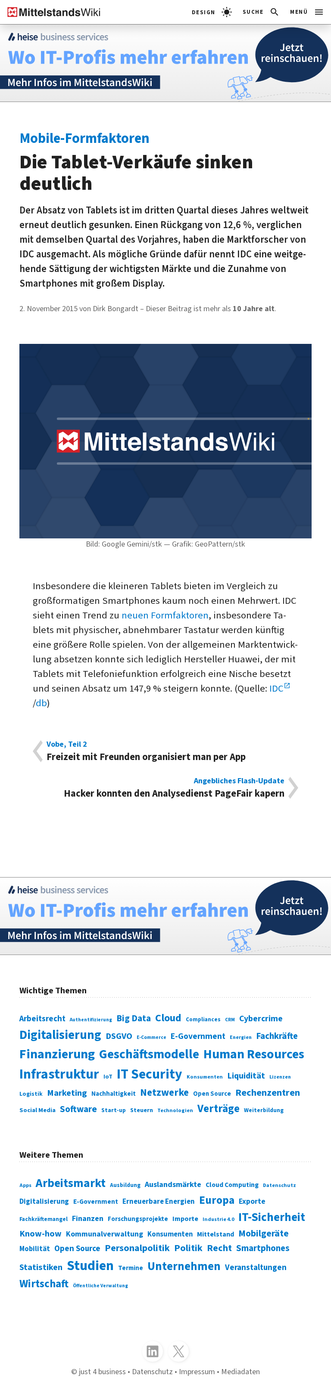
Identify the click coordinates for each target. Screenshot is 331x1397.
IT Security (149, 1074)
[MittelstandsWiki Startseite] (50, 12)
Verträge (218, 1108)
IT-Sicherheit (271, 1217)
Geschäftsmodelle (149, 1054)
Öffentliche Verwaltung (100, 1285)
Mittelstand (215, 1234)
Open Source (212, 1093)
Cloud (168, 1018)
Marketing (67, 1093)
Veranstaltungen (256, 1267)
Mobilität (34, 1249)
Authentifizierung (91, 1019)
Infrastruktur (59, 1074)
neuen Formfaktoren (165, 615)
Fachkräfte (277, 1036)
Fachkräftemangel (43, 1219)
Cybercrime (261, 1019)
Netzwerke (164, 1092)
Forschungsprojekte (138, 1219)
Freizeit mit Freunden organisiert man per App (146, 751)
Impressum (197, 1371)
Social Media (37, 1110)
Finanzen (87, 1218)
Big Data (133, 1018)
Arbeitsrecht (42, 1019)
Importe (185, 1219)
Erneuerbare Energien (158, 1201)
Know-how (40, 1233)
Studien (90, 1266)
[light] (211, 12)
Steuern (141, 1110)
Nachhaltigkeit (113, 1093)
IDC (276, 688)
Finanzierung (57, 1054)
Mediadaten (240, 1371)
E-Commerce (151, 1037)
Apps (25, 1185)
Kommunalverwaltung (104, 1234)
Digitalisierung (60, 1035)
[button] (261, 12)
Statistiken (40, 1267)
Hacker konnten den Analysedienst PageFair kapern (174, 788)
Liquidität (246, 1075)
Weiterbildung (264, 1110)
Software (78, 1109)
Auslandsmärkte (173, 1184)
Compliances (203, 1019)
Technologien (175, 1110)
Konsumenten (205, 1077)
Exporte (252, 1201)
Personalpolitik (137, 1248)
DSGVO (119, 1036)
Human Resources (253, 1054)
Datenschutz (279, 1185)
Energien (241, 1037)
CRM (230, 1019)
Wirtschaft (44, 1284)
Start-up (113, 1110)
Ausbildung (125, 1185)
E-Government (198, 1036)
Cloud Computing (232, 1185)
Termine (130, 1268)
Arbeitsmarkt (71, 1183)
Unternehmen (184, 1266)
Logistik (31, 1094)
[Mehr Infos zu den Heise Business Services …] (165, 63)
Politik (188, 1248)
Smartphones (263, 1248)
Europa (216, 1200)
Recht (219, 1248)
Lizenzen (280, 1077)
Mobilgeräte (263, 1233)
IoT (107, 1076)
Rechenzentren (267, 1093)
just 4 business (102, 1371)
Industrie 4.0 (218, 1219)
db (41, 703)
